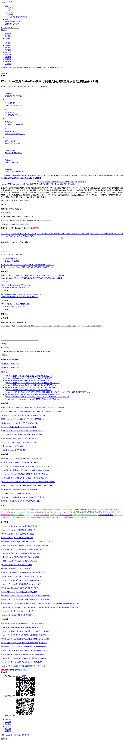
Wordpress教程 (56, 515)
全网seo (21, 515)
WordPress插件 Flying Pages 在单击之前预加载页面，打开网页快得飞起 (25, 545)
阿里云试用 (4, 509)
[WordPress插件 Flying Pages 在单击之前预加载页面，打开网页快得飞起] (25, 541)
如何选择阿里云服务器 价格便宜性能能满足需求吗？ (19, 493)
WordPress (14, 184)
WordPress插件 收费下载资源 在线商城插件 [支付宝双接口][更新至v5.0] (25, 635)
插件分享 (8, 52)
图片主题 (8, 43)
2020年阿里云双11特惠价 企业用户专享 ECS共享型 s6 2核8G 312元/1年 (25, 470)
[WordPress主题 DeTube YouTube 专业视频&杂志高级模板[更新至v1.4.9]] (25, 647)
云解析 (88, 175)
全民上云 (17, 670)
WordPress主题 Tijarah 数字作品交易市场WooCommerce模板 (21, 584)
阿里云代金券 (81, 512)
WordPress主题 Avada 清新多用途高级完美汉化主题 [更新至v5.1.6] (23, 666)
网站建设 (98, 512)
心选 (20, 178)
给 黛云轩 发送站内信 (12, 261)
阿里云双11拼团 (38, 512)
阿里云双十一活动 (69, 509)
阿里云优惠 (71, 512)
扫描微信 (8, 24)
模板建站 (106, 512)
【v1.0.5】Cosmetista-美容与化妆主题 (13, 450)
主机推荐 (8, 61)
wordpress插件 (77, 515)
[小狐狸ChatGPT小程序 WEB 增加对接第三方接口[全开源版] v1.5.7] (24, 415)
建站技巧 (14, 515)
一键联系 (23, 676)
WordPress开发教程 (89, 515)
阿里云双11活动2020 (20, 512)
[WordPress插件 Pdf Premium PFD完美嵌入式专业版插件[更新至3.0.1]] (24, 654)
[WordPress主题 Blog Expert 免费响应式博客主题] (17, 534)
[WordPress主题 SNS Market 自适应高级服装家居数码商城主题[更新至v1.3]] (26, 596)
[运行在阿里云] (36, 735)
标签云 (3, 505)
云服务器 (5, 175)
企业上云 (10, 670)
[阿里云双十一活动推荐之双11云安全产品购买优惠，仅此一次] (22, 497)
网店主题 (8, 45)
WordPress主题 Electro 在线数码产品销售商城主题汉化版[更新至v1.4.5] (28, 265)
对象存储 (62, 175)
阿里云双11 (64, 512)
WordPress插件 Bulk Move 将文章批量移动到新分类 (18, 530)
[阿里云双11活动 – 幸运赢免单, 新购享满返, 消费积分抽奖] (21, 458)
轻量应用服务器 (18, 175)
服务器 (113, 512)
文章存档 (8, 719)
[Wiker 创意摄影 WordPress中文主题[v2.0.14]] (16, 304)
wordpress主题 (49, 517)
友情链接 (8, 731)
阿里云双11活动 (30, 512)
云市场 (13, 178)
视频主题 (25, 184)
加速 (50, 234)
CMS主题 (8, 41)
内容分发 (52, 175)
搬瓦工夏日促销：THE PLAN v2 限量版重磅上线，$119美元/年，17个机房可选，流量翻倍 (31, 278)
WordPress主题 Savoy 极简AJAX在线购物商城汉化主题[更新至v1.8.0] (27, 267)
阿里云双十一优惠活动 (92, 509)
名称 (3, 344)
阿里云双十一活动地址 (57, 509)
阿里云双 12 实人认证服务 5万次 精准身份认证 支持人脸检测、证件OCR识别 (27, 486)
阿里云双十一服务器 (80, 509)
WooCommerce (76, 517)
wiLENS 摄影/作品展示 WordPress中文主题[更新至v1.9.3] (20, 297)
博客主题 (8, 38)
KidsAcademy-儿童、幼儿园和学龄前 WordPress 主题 (18, 427)
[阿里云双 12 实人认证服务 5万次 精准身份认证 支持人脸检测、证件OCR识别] (28, 482)
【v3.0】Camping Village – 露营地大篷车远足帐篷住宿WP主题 (22, 576)
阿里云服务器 (12, 509)
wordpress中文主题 (60, 517)
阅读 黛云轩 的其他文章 (13, 258)
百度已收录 (43, 86)
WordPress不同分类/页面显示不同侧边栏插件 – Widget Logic (21, 553)
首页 (2, 68)
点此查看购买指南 (45, 220)
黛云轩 (3, 86)
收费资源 (8, 54)
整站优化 (118, 512)
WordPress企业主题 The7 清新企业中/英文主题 (16, 615)
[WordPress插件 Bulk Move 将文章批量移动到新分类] (19, 526)
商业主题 (9, 735)
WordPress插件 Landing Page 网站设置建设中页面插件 (19, 592)
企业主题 (8, 36)
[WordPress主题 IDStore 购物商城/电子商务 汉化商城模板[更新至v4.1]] (24, 474)
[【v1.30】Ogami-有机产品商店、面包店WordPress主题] (20, 557)
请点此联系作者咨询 (22, 224)
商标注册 (28, 178)
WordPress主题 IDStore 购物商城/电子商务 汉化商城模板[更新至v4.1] (24, 478)
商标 (23, 236)
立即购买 (36, 228)
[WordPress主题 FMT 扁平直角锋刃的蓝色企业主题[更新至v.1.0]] (23, 623)
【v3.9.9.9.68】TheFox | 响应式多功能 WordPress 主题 (19, 442)
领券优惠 (4, 670)
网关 (80, 175)
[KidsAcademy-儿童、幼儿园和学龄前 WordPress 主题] (19, 423)
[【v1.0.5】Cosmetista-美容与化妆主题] (14, 446)
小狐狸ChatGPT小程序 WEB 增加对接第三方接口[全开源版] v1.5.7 (23, 419)
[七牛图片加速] (46, 735)
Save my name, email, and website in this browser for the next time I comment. (27, 351)
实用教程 (8, 59)
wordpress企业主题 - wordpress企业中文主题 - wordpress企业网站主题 (23, 517)
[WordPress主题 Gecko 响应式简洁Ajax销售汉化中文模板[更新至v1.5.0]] (25, 639)
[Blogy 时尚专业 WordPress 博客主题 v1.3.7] (16, 285)
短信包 (5, 178)
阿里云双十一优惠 (104, 509)
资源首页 (8, 34)
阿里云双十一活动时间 (31, 509)
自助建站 (90, 512)
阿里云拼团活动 (20, 509)
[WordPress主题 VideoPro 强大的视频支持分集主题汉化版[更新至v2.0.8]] (62, 182)
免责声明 (8, 729)
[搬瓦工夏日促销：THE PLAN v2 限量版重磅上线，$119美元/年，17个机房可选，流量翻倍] (32, 275)
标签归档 (8, 722)
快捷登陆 (17, 216)
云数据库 (31, 175)
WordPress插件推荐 (67, 515)
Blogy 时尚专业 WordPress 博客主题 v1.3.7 (15, 287)
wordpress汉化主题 (44, 515)
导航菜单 (4, 30)
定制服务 (8, 64)
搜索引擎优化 (6, 515)
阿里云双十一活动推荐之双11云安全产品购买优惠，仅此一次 (22, 501)
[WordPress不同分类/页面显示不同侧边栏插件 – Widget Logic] (21, 549)
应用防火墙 (109, 175)
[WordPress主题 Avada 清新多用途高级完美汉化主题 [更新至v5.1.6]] (24, 662)
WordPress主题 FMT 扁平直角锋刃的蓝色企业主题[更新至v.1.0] (22, 627)
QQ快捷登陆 (13, 17)
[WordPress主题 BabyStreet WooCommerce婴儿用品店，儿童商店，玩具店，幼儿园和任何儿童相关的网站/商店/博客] (40, 603)
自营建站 (37, 178)
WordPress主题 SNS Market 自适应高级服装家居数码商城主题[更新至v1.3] (25, 599)
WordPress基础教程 (105, 515)
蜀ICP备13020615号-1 (21, 735)
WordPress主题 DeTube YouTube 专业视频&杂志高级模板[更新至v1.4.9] (24, 650)
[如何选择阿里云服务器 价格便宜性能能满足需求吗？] (19, 489)
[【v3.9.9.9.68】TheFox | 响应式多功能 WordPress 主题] (19, 438)
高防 (119, 175)
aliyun (85, 517)
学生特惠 (24, 670)
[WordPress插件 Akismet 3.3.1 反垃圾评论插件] (16, 565)
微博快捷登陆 (22, 17)
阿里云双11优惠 (57, 512)
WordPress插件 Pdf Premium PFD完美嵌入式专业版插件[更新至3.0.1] (23, 658)
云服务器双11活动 (29, 515)
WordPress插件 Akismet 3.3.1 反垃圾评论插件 (16, 569)
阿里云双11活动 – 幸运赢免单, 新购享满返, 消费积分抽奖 (20, 462)
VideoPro (4, 184)
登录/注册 (10, 216)
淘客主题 (8, 50)
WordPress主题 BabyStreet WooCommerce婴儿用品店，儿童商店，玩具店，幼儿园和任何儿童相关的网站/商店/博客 (39, 607)
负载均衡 (72, 175)
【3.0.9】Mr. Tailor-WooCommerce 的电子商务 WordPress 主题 (21, 434)
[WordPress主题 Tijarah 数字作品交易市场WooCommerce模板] (21, 580)
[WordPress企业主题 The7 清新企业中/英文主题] (17, 611)
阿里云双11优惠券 (47, 512)
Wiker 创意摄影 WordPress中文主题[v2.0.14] (15, 306)
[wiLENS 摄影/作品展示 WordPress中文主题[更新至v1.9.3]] (21, 294)
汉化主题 (8, 47)
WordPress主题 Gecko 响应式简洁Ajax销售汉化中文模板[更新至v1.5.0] (24, 643)
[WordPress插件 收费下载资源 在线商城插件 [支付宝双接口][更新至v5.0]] (25, 631)
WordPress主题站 (6, 2)
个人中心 (8, 724)
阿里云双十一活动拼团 (44, 509)
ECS (82, 517)
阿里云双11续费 (11, 512)
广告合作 (8, 726)
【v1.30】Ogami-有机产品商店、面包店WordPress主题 (19, 561)
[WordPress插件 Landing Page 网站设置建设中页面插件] (19, 588)
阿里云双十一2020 (115, 509)
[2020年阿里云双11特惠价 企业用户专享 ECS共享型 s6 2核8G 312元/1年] (25, 466)
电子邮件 (4, 348)
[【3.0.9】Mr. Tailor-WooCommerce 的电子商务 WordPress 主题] (22, 431)
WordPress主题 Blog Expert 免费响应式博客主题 (17, 538)
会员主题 (8, 57)
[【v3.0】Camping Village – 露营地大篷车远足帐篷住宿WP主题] (22, 572)
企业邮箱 (98, 175)
